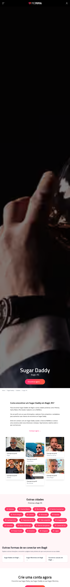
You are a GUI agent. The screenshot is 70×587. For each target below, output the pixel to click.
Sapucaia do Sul (28, 520)
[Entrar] (67, 3)
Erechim (32, 531)
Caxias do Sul (61, 525)
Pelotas (11, 509)
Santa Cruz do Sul (57, 509)
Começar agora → (35, 431)
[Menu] (3, 3)
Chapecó (45, 531)
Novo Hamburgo (25, 525)
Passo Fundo (17, 531)
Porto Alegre (17, 514)
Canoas (31, 514)
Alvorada (44, 514)
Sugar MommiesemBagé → (34, 559)
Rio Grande (40, 509)
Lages (57, 531)
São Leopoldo (45, 520)
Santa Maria (25, 509)
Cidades (18, 390)
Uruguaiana (61, 520)
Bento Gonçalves (44, 525)
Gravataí (9, 525)
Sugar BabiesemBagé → (12, 558)
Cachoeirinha (11, 520)
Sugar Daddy (10, 390)
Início (3, 390)
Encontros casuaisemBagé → (56, 559)
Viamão (56, 514)
